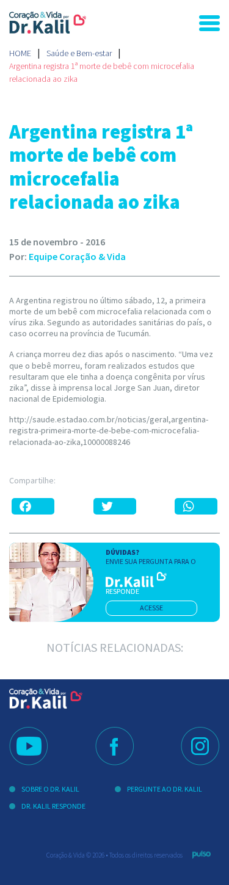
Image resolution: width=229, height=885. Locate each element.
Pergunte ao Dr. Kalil (164, 788)
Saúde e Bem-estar (79, 53)
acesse (151, 607)
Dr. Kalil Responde (53, 806)
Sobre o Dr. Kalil (50, 788)
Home (20, 53)
